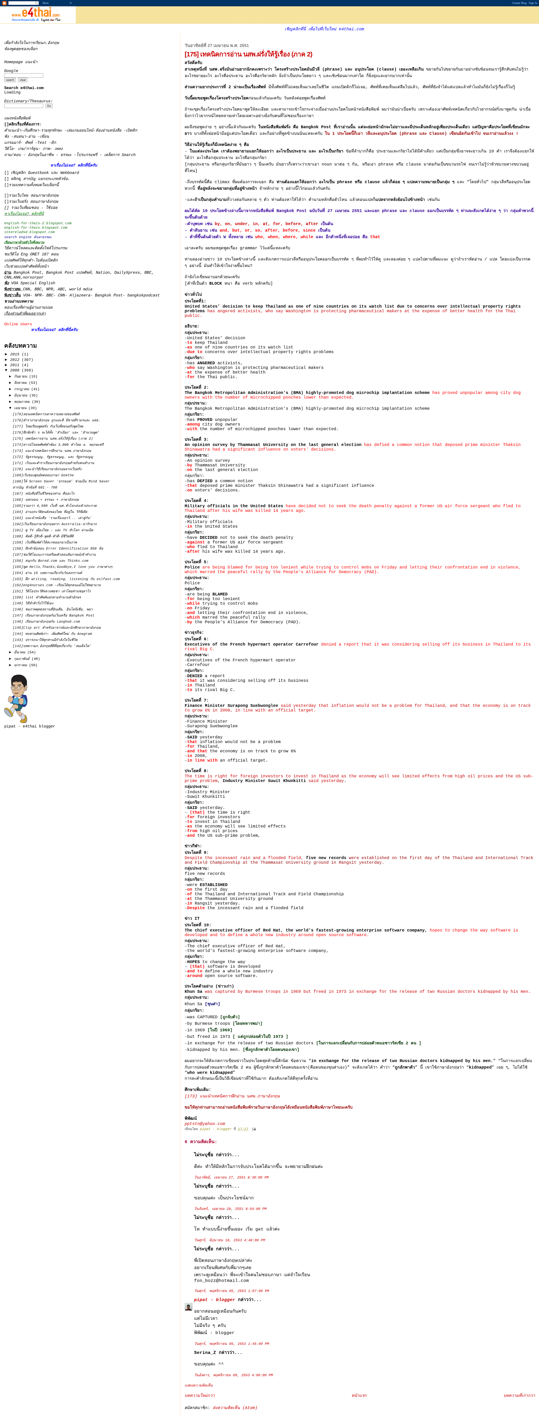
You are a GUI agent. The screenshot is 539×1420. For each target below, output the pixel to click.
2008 (16, 370)
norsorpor (33, 277)
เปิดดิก (131, 130)
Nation (103, 273)
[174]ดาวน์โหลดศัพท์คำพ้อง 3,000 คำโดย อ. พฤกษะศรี (58, 445)
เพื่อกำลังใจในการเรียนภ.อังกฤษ (31, 43)
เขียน (44, 137)
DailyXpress (127, 273)
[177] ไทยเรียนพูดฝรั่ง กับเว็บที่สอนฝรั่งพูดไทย (48, 426)
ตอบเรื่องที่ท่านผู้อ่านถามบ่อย (28, 308)
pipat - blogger (214, 1299)
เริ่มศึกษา (31, 130)
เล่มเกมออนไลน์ (80, 130)
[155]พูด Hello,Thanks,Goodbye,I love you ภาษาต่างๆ (62, 567)
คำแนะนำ (12, 130)
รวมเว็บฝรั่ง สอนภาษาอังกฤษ (33, 202)
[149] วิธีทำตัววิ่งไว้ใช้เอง (33, 603)
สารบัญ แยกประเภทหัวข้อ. (46, 179)
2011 (16, 365)
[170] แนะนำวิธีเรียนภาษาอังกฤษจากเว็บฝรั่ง (47, 469)
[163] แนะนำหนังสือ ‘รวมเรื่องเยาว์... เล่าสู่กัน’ (52, 518)
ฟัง (7, 137)
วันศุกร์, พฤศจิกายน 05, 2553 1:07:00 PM (231, 1291)
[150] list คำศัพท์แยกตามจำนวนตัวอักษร (47, 597)
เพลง (59, 149)
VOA (26, 295)
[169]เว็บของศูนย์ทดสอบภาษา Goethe (43, 475)
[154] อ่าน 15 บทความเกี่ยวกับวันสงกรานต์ (47, 573)
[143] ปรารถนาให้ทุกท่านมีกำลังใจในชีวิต (45, 640)
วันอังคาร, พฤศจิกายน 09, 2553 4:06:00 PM (233, 1375)
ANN (16, 277)
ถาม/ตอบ (13, 155)
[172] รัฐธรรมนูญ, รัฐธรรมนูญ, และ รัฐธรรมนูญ (53, 457)
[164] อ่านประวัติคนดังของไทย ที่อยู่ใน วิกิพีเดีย (50, 512)
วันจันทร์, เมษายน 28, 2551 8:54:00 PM (230, 1209)
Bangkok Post (27, 273)
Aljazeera (79, 295)
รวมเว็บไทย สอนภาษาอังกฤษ (34, 196)
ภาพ (46, 149)
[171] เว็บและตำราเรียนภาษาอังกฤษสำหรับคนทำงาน (53, 463)
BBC (147, 273)
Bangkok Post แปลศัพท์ (68, 273)
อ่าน (33, 137)
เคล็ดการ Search (120, 155)
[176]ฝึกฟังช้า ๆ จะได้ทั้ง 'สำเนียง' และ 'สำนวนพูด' (56, 433)
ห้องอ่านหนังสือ (108, 130)
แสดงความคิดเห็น (199, 1386)
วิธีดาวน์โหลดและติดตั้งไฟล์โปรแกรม (35, 248)
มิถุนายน (21, 396)
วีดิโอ (8, 149)
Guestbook (38, 173)
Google (11, 71)
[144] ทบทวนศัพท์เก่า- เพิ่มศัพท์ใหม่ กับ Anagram (52, 634)
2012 (16, 360)
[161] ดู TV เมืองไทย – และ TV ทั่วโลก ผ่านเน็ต (53, 530)
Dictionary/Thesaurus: (28, 101)
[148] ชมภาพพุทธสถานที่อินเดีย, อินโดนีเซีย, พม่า (53, 609)
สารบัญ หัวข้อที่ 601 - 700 (35, 488)
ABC (61, 289)
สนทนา (19, 137)
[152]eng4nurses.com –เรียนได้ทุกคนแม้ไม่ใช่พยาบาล (57, 585)
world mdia (80, 289)
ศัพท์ (30, 143)
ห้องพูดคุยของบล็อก (20, 49)
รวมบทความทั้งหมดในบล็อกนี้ (34, 185)
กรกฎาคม (22, 389)
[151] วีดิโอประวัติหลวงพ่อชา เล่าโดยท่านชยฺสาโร (52, 591)
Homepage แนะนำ (20, 62)
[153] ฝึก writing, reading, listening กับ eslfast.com (66, 579)
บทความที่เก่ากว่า (519, 1395)
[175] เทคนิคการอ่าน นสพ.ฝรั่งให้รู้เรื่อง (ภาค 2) (53, 439)
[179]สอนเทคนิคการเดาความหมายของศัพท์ (46, 414)
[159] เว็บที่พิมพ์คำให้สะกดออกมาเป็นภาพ (45, 543)
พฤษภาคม (23, 402)
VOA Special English (29, 283)
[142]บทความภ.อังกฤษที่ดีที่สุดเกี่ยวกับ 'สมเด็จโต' (52, 646)
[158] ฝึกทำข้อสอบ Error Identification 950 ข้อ (58, 549)
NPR (49, 289)
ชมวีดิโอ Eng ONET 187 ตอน (31, 254)
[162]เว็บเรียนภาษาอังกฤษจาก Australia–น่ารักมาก (55, 524)
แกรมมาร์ (12, 143)
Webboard (69, 173)
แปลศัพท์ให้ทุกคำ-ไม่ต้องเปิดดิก (31, 260)
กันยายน (21, 377)
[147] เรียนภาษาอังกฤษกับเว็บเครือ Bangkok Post (54, 616)
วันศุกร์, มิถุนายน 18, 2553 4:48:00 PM (229, 1240)
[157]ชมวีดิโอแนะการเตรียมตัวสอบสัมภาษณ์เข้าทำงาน (54, 555)
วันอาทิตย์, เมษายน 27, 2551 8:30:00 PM (231, 1178)
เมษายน (21, 408)
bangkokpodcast (143, 295)
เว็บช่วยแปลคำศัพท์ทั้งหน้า (26, 266)
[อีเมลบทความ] (254, 1129)
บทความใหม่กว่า (200, 1395)
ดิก (53, 143)
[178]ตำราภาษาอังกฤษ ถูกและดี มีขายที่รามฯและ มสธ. (56, 420)
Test (43, 143)
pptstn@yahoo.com (205, 1124)
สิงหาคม (21, 383)
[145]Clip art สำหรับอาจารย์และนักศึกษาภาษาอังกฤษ (57, 628)
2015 (16, 354)
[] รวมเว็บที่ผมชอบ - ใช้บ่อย (30, 208)
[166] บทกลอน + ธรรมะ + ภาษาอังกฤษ (46, 500)
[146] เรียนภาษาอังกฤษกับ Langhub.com (46, 622)
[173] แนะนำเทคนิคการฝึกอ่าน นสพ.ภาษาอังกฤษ (232, 1096)
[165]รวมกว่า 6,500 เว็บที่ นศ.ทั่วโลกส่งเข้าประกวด (55, 506)
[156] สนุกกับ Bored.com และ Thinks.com (50, 561)
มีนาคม (20, 652)
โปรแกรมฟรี (88, 155)
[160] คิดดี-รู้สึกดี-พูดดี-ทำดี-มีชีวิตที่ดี (43, 536)
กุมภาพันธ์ (23, 659)
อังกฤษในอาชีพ (42, 155)
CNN (7, 277)
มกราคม (21, 665)
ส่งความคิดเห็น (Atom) (235, 1408)
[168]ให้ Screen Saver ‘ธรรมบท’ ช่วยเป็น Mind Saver (61, 481)
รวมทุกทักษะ (51, 130)
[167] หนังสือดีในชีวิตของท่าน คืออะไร (44, 494)
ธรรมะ (67, 155)
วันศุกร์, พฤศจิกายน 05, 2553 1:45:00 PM (231, 1344)
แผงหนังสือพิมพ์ (17, 118)
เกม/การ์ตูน (28, 149)
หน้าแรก (359, 1395)
